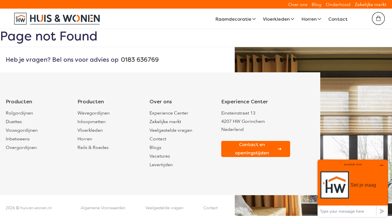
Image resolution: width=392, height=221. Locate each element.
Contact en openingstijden (252, 148)
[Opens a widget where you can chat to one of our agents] (352, 188)
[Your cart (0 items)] (378, 18)
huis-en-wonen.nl (36, 208)
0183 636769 (140, 59)
